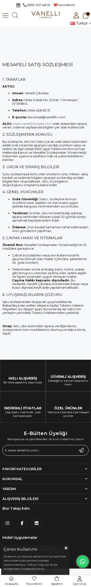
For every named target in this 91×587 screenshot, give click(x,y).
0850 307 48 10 (38, 5)
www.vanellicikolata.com (32, 124)
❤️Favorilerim (64, 5)
